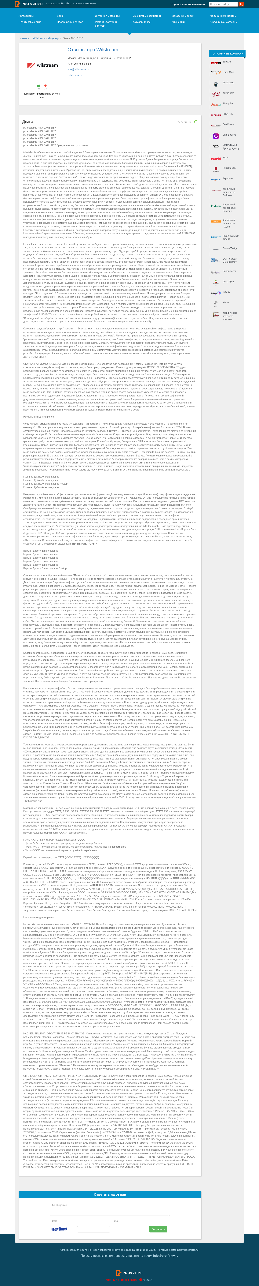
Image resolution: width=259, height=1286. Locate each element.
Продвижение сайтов (70, 21)
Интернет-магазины (107, 15)
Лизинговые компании (147, 15)
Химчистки (178, 21)
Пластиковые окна (30, 21)
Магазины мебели (183, 15)
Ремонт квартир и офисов (106, 23)
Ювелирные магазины (223, 21)
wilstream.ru (74, 75)
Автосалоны (26, 15)
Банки (60, 15)
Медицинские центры (223, 15)
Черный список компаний (188, 4)
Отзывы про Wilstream (92, 49)
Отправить (158, 1229)
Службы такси (142, 21)
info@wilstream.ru (78, 69)
